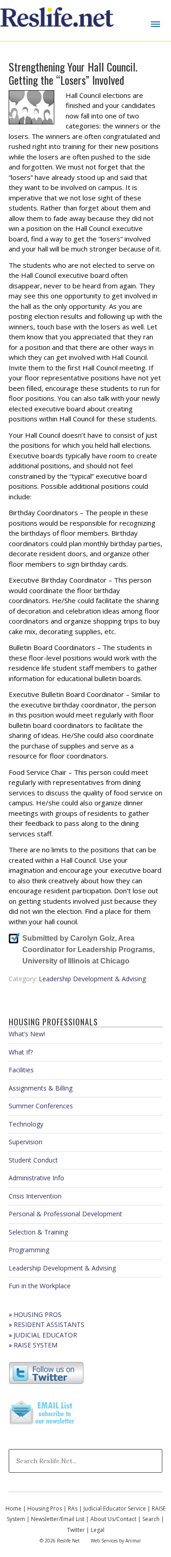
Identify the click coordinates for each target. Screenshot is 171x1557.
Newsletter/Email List (57, 1519)
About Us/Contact (113, 1519)
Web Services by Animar (116, 1540)
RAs (73, 1508)
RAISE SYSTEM (35, 1345)
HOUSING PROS (38, 1314)
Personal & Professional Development (65, 1213)
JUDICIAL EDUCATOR (45, 1335)
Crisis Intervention (35, 1196)
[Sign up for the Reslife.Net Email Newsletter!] (43, 1425)
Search (151, 1519)
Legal (97, 1530)
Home (13, 1508)
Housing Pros (44, 1508)
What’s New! (27, 1033)
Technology (26, 1124)
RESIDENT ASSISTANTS (49, 1324)
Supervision (25, 1141)
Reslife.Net (58, 20)
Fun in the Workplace (40, 1285)
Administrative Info (36, 1177)
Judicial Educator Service (114, 1508)
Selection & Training (38, 1232)
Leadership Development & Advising (92, 978)
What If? (21, 1052)
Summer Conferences (41, 1105)
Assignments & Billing (41, 1088)
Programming (29, 1249)
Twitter (76, 1530)
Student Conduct (33, 1160)
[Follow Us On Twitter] (46, 1382)
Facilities (21, 1069)
